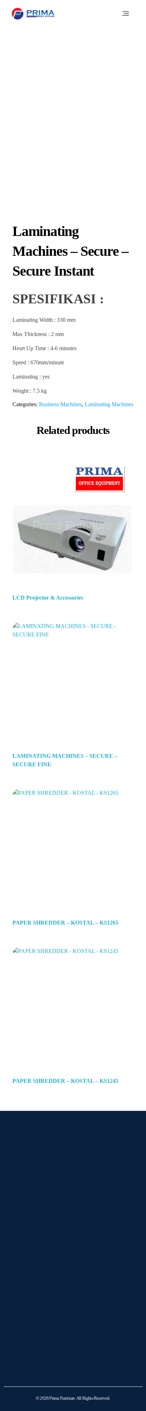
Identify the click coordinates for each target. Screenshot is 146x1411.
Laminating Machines (109, 404)
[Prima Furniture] (33, 14)
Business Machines (60, 404)
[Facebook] (42, 1241)
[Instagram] (24, 1241)
